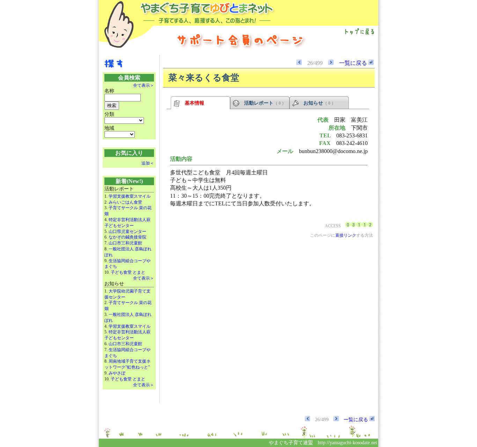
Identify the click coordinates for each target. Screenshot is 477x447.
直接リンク (345, 235)
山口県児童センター (127, 231)
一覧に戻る (353, 63)
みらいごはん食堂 (125, 202)
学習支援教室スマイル (130, 196)
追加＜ (147, 163)
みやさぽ (117, 373)
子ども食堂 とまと (128, 272)
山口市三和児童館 (125, 243)
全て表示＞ (143, 85)
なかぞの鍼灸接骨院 (127, 237)
